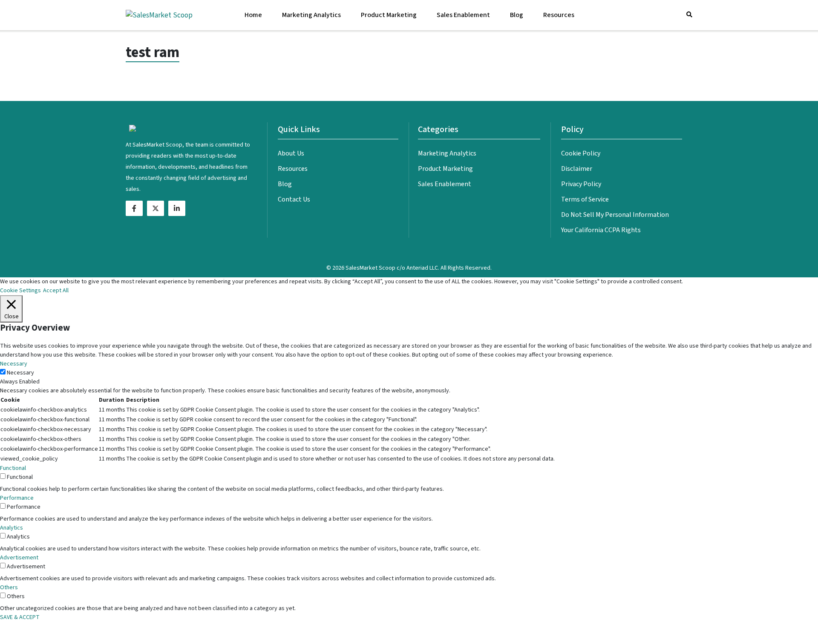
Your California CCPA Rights (601, 230)
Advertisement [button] (19, 557)
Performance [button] (17, 498)
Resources (558, 15)
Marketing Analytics (311, 15)
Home (253, 15)
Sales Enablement (463, 15)
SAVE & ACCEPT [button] (20, 617)
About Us (291, 153)
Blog (516, 15)
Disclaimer (576, 168)
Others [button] (9, 587)
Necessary (20, 373)
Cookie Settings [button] (20, 290)
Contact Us (294, 199)
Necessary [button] (13, 364)
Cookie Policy (580, 153)
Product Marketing (389, 15)
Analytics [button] (11, 528)
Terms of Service (585, 199)
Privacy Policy (581, 184)
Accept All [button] (56, 290)
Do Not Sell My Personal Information (615, 214)
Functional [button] (13, 468)
